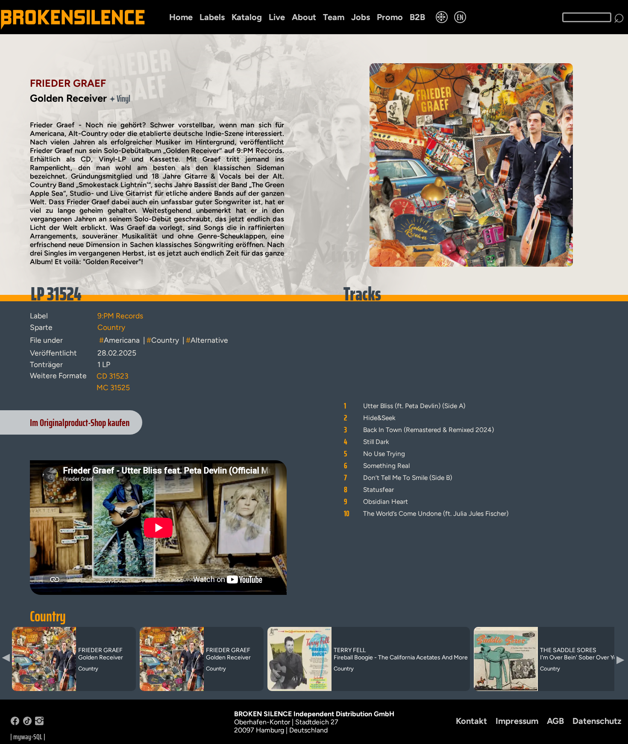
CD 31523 (112, 375)
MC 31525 (113, 387)
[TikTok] (27, 723)
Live (277, 17)
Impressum (517, 721)
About (304, 17)
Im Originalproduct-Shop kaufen (79, 422)
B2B (417, 17)
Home (181, 17)
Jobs (360, 17)
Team (333, 17)
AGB (555, 721)
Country (48, 616)
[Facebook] (15, 723)
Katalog (247, 17)
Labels (212, 17)
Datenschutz (597, 721)
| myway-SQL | (27, 737)
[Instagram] (39, 723)
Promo (390, 17)
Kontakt (471, 721)
